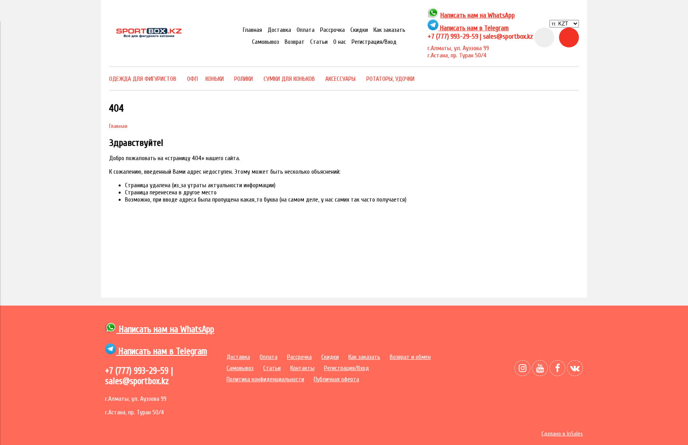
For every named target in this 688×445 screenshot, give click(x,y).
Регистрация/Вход (374, 41)
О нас (339, 41)
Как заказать (389, 29)
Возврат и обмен (410, 357)
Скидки (359, 29)
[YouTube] (540, 368)
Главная (252, 29)
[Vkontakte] (575, 368)
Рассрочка (332, 29)
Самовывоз (265, 41)
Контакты (302, 368)
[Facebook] (557, 368)
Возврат (295, 41)
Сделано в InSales (562, 433)
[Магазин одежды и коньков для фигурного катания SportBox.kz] (149, 36)
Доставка (279, 29)
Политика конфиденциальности (265, 379)
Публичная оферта (336, 379)
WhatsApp (501, 15)
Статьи (319, 41)
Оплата (306, 29)
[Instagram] (522, 368)
